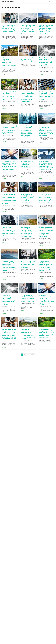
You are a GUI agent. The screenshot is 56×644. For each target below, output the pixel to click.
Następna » (32, 354)
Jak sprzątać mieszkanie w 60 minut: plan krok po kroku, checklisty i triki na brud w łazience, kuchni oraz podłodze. (28, 264)
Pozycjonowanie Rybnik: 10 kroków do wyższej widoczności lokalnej (28, 59)
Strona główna (52, 1)
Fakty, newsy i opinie (7, 2)
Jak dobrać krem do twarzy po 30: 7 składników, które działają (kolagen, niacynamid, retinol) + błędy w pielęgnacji (28, 164)
